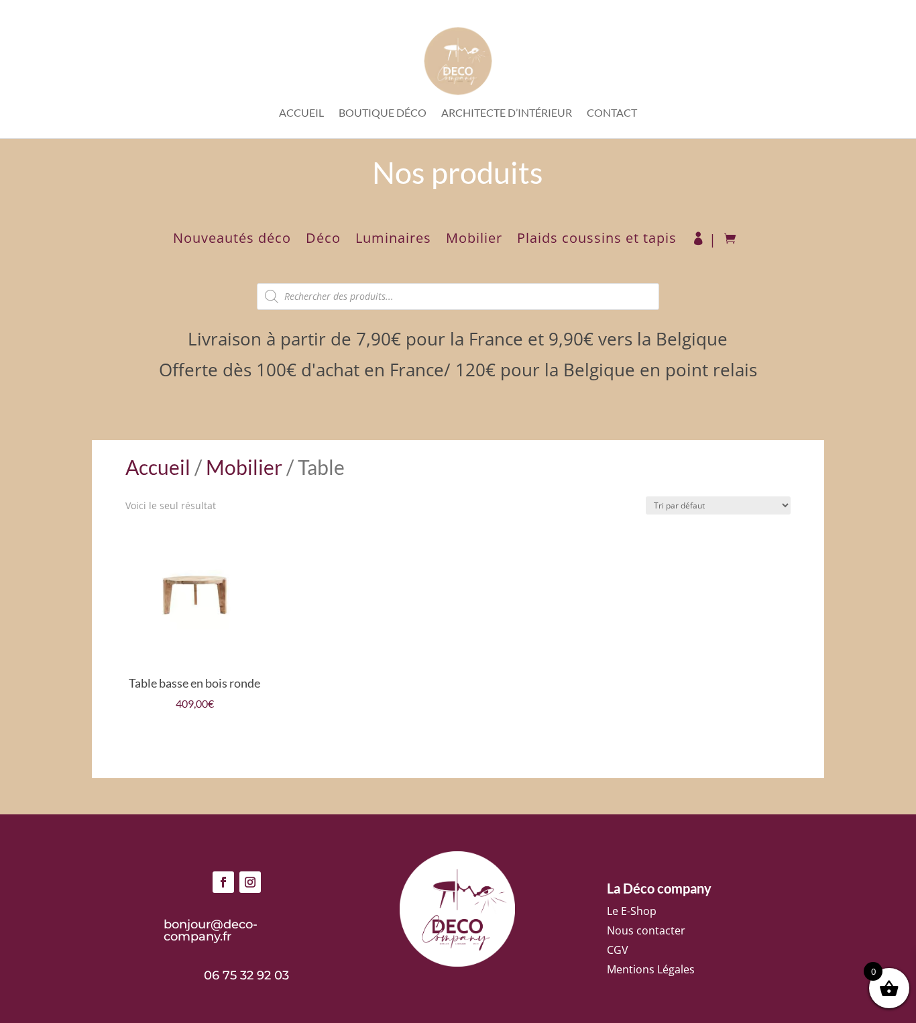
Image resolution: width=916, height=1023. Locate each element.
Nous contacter (646, 930)
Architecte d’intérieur (506, 113)
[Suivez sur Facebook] (223, 882)
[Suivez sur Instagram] (250, 882)
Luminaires (393, 240)
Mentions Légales (651, 969)
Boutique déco (382, 113)
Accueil (301, 113)
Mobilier (474, 240)
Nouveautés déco (232, 240)
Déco (323, 240)
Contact (612, 113)
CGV (617, 950)
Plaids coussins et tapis (597, 240)
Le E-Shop (631, 911)
